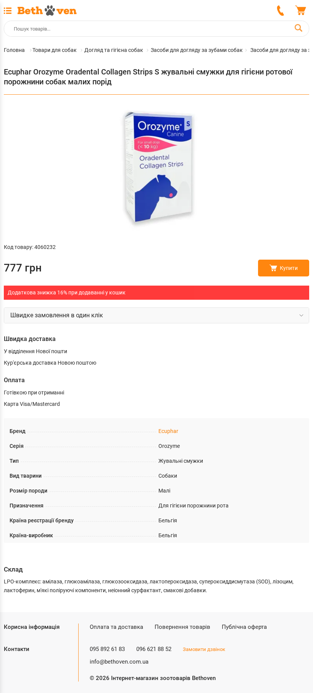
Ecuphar (168, 431)
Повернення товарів (182, 627)
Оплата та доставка (116, 627)
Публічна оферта (244, 627)
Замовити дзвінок (204, 649)
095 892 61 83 (107, 649)
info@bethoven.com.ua (119, 661)
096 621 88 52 (153, 649)
